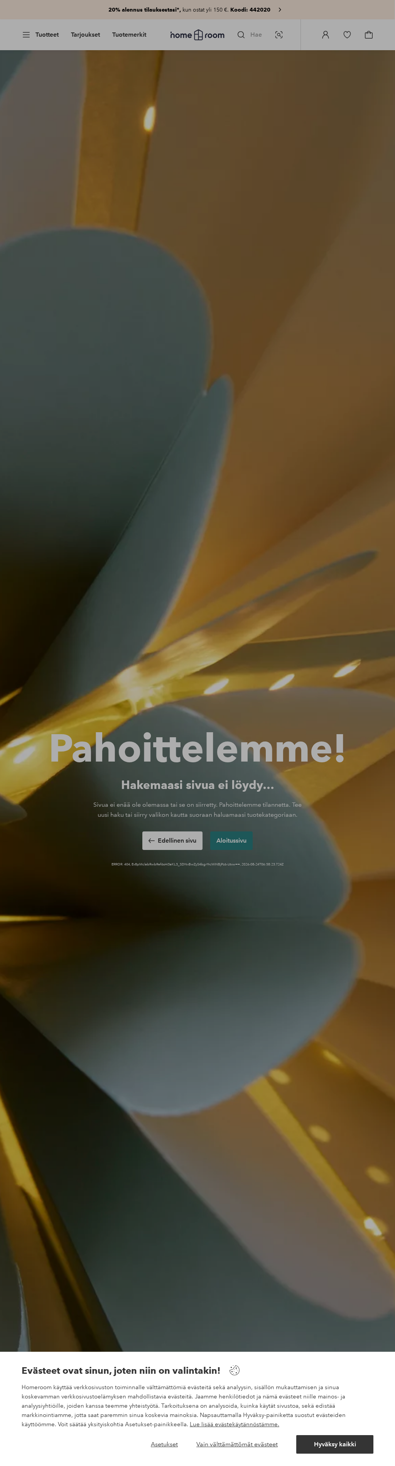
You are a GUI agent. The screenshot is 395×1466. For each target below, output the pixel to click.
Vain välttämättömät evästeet (237, 1444)
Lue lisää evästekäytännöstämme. (234, 1424)
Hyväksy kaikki (335, 1444)
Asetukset (164, 1444)
